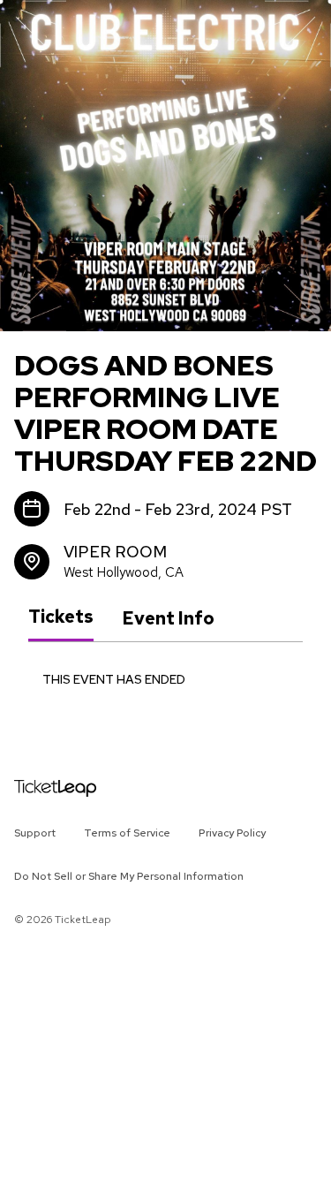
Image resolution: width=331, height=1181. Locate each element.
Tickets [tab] (61, 617)
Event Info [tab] (168, 618)
